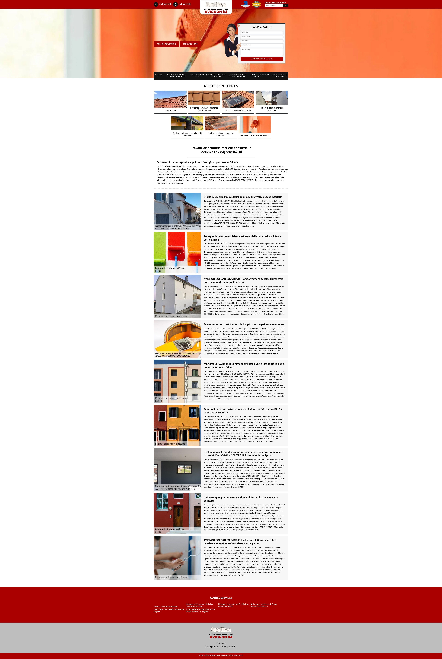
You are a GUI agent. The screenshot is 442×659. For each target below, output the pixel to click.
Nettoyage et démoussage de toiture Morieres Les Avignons (199, 605)
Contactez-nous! (190, 44)
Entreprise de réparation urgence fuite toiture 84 (175, 76)
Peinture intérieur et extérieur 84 (279, 76)
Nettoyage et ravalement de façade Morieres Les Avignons (264, 605)
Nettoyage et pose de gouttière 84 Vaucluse (237, 76)
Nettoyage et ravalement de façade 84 (216, 76)
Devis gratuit (238, 655)
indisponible (165, 4)
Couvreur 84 (158, 76)
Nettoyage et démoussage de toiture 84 (259, 76)
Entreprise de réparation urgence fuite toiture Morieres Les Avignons (200, 611)
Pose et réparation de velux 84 (197, 76)
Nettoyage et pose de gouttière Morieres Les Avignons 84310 (233, 605)
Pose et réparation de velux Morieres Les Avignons (169, 611)
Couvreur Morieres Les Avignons (166, 606)
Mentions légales (227, 655)
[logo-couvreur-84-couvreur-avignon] (216, 7)
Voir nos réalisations (166, 44)
